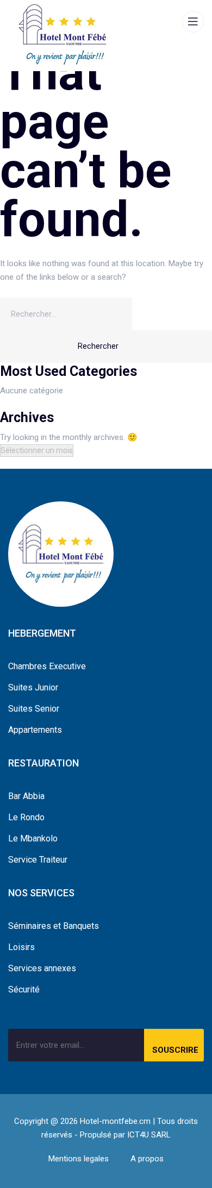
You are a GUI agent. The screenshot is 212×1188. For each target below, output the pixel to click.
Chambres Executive (47, 666)
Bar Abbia (26, 796)
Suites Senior (33, 708)
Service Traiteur (37, 859)
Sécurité (24, 989)
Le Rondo (26, 817)
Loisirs (21, 947)
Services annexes (42, 968)
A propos (147, 1159)
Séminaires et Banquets (53, 926)
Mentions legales (78, 1159)
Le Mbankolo (33, 838)
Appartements (35, 730)
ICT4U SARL (149, 1135)
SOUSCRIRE (175, 1050)
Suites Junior (33, 687)
